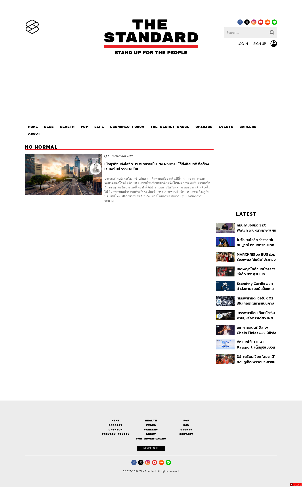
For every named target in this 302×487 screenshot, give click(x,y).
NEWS (49, 126)
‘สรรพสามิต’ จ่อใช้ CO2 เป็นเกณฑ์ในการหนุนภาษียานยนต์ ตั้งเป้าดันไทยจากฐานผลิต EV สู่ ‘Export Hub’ (255, 301)
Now (186, 425)
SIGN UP (259, 43)
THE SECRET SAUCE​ (169, 126)
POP (84, 126)
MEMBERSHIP (151, 448)
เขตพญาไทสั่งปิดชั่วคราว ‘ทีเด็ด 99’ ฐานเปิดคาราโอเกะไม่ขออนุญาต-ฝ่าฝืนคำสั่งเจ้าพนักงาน (256, 271)
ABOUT (34, 133)
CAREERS (247, 126)
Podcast (115, 425)
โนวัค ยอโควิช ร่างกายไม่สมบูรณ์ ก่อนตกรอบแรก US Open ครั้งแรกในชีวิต (256, 242)
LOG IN (242, 43)
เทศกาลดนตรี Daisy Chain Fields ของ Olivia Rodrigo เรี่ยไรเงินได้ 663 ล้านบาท (257, 330)
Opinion (115, 429)
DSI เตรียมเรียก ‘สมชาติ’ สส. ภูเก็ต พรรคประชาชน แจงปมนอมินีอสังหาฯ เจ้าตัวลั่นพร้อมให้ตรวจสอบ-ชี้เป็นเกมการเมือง (256, 359)
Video (151, 425)
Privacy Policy (116, 434)
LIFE (99, 126)
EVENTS (226, 126)
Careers (151, 429)
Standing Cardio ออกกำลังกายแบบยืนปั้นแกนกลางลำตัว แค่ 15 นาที (255, 286)
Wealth (151, 420)
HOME (33, 126)
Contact (186, 434)
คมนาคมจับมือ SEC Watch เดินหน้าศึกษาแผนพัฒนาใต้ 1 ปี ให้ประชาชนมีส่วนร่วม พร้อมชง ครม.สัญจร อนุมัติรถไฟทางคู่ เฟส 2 (257, 228)
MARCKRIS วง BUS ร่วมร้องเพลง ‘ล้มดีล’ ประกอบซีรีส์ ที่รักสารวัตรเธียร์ (256, 257)
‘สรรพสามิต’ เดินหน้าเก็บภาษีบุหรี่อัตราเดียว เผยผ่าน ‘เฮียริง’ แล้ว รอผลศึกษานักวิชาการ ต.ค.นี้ (256, 315)
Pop (186, 420)
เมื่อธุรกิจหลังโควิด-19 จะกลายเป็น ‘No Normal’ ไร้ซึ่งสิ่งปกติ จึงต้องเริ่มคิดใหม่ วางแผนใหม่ (156, 166)
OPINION (203, 126)
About (151, 434)
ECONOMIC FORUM (127, 126)
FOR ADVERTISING (151, 438)
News (116, 420)
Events (186, 429)
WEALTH (67, 126)
